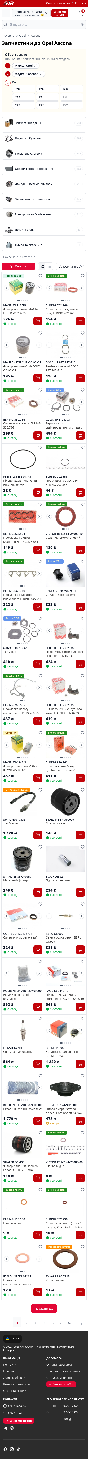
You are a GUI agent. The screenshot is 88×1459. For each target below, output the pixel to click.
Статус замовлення (59, 1378)
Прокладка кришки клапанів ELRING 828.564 (20, 539)
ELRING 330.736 (14, 420)
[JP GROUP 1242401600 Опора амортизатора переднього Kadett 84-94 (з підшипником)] (65, 1088)
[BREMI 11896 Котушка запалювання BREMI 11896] (65, 1030)
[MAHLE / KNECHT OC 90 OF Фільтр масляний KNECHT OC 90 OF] (22, 345)
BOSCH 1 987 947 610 (60, 362)
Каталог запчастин (16, 1384)
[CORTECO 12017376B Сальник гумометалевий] (22, 916)
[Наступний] (39, 287)
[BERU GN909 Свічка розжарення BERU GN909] (65, 916)
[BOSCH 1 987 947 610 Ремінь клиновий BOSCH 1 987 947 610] (65, 345)
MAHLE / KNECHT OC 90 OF (22, 362)
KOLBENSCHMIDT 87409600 (22, 991)
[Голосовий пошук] (82, 24)
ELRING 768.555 (14, 705)
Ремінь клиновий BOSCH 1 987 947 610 (64, 368)
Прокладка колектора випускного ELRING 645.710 (22, 597)
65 (69, 1323)
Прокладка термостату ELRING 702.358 (62, 482)
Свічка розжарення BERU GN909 (63, 939)
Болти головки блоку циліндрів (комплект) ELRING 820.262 (60, 768)
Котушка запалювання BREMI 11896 (62, 1053)
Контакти (80, 3)
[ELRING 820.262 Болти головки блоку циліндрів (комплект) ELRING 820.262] (65, 745)
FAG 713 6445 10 (57, 991)
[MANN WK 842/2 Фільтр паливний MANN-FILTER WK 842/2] (22, 745)
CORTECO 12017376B (17, 934)
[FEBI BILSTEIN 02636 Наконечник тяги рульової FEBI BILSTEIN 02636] (65, 630)
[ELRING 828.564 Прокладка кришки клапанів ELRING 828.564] (22, 516)
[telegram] (5, 1428)
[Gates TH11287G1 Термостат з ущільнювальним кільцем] (65, 402)
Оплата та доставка (58, 3)
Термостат (10, 652)
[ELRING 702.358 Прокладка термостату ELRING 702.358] (65, 459)
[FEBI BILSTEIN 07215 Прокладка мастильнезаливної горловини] (22, 1259)
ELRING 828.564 (14, 534)
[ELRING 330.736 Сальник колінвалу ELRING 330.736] (22, 402)
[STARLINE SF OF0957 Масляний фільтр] (22, 859)
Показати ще (44, 1308)
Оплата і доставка (59, 1364)
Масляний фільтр (58, 823)
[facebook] (5, 1449)
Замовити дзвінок (21, 1420)
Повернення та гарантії (63, 1371)
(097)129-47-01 (17, 1413)
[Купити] (37, 321)
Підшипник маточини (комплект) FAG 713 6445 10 (65, 996)
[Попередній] (6, 287)
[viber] (12, 1428)
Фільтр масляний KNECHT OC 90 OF (21, 368)
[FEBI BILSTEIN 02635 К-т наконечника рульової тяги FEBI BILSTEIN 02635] (65, 688)
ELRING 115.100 (14, 1219)
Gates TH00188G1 (15, 648)
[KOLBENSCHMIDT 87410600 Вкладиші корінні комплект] (22, 1088)
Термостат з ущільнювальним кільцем (64, 425)
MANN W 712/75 (14, 305)
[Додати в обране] (40, 275)
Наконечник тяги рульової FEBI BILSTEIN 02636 (64, 654)
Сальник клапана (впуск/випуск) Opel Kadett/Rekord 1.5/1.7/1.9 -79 (65, 1225)
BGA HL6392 (54, 876)
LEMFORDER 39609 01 (61, 591)
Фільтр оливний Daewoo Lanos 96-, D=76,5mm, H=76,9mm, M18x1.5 (20, 1168)
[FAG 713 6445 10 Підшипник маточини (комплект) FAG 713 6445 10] (65, 973)
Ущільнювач (55, 1280)
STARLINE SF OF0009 (60, 819)
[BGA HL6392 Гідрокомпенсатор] (65, 859)
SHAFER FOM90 (13, 1162)
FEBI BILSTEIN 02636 (60, 648)
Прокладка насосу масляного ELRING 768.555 (21, 711)
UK (12, 1339)
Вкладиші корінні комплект (22, 1109)
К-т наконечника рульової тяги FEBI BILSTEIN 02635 (64, 711)
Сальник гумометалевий (63, 537)
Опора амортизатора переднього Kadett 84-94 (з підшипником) (65, 1111)
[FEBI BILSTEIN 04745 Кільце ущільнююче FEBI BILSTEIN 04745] (22, 459)
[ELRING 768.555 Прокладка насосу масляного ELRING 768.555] (22, 688)
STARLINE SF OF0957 (17, 876)
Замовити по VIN (63, 1384)
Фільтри (21, 266)
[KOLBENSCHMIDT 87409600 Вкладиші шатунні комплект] (22, 973)
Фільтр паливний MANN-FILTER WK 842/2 (21, 768)
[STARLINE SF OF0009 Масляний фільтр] (65, 802)
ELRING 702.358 (57, 477)
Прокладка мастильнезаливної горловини (17, 1282)
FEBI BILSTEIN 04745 (17, 477)
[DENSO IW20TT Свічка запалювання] (22, 1030)
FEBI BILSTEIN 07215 (17, 1276)
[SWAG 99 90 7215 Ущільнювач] (65, 1259)
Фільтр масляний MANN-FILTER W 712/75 (20, 311)
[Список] (49, 266)
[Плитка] (42, 266)
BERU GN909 (54, 934)
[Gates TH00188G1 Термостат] (22, 630)
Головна (8, 35)
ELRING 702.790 (57, 1219)
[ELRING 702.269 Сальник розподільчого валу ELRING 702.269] (65, 288)
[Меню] (6, 13)
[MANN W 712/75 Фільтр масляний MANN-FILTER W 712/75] (22, 288)
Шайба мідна (55, 1166)
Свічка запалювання (18, 1052)
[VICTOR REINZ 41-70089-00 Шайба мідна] (65, 1145)
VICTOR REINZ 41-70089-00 (64, 1162)
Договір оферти (14, 1378)
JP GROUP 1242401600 (61, 1105)
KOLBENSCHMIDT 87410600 (22, 1105)
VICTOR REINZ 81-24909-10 (64, 534)
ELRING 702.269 (57, 305)
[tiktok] (18, 1449)
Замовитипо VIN (60, 13)
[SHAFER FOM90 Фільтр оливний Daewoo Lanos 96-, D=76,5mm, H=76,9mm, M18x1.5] (22, 1145)
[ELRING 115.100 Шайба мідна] (22, 1202)
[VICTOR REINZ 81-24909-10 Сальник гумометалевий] (65, 516)
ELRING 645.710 (14, 591)
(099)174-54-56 (17, 1406)
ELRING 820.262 (57, 762)
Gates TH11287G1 (58, 420)
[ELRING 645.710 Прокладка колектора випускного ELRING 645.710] (22, 573)
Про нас (9, 1371)
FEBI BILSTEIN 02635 (60, 705)
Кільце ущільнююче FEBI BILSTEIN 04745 (20, 482)
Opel (22, 35)
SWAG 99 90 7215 (58, 1276)
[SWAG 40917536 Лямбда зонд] (22, 802)
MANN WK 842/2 (14, 762)
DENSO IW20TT (13, 1048)
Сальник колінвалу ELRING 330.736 (22, 425)
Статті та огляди (14, 1391)
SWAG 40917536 (14, 819)
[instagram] (12, 1449)
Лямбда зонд (12, 823)
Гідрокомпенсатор (59, 880)
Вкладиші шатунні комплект (16, 996)
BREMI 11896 (55, 1048)
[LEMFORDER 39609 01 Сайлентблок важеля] (65, 573)
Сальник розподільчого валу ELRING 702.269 (62, 311)
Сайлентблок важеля (60, 595)
